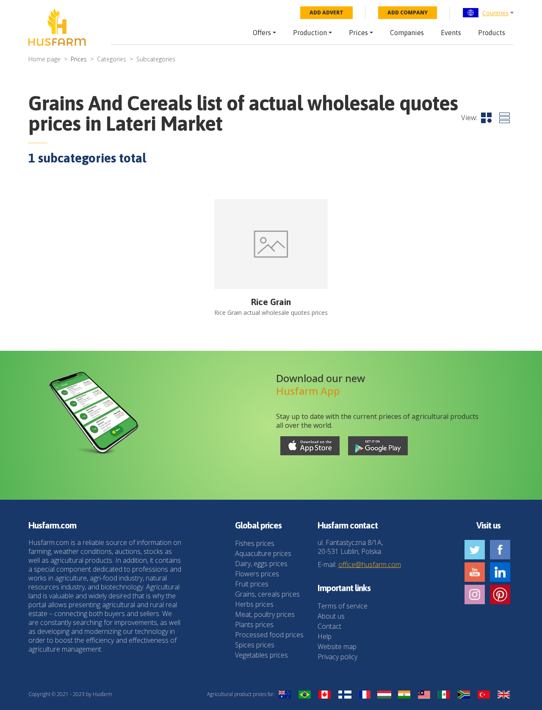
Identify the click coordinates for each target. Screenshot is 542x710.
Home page (44, 59)
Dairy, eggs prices (261, 563)
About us (331, 616)
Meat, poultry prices (265, 614)
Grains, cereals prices (267, 594)
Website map (337, 646)
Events (451, 32)
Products (491, 32)
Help (325, 636)
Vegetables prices (261, 655)
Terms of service (343, 606)
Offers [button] (262, 32)
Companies (407, 32)
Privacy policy (337, 656)
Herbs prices (254, 604)
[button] (488, 12)
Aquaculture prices (263, 553)
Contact (329, 626)
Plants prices (254, 624)
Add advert (326, 12)
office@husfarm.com (369, 564)
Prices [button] (358, 32)
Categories (111, 59)
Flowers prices (257, 573)
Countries (495, 13)
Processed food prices (269, 634)
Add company (407, 12)
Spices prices (254, 644)
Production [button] (310, 32)
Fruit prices (251, 584)
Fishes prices (254, 543)
